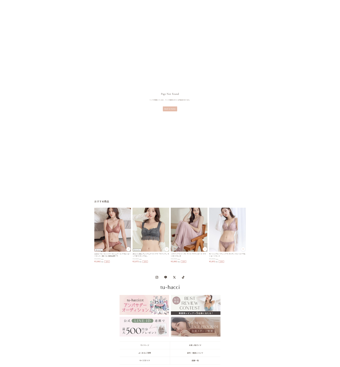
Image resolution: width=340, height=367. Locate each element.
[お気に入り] (324, 5)
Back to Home (170, 108)
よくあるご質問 (144, 353)
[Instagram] (157, 277)
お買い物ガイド (195, 345)
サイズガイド (144, 360)
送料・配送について (195, 353)
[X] (174, 277)
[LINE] (165, 277)
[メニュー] (8, 5)
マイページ (144, 345)
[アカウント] (317, 5)
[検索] (16, 5)
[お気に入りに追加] (128, 249)
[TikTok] (183, 277)
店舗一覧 (195, 360)
